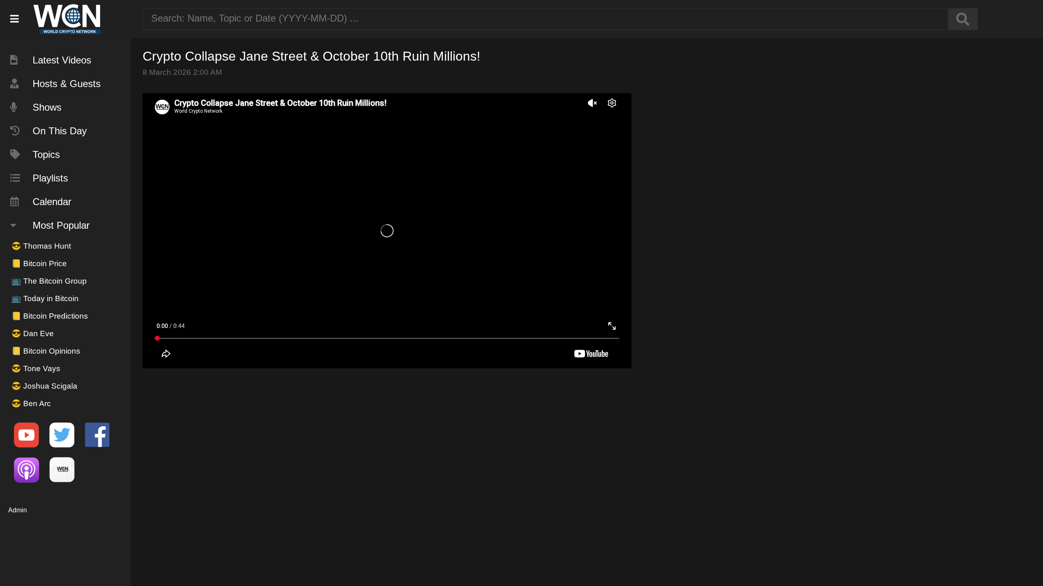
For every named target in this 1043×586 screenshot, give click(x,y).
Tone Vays (35, 368)
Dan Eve (32, 333)
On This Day (60, 130)
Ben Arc (31, 403)
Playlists (50, 178)
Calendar (52, 201)
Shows (47, 107)
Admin (17, 510)
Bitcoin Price (39, 263)
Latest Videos (62, 60)
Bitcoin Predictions (49, 316)
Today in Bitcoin (45, 298)
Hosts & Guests (67, 83)
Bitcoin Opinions (45, 351)
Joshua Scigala (44, 386)
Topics (46, 154)
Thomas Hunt (41, 246)
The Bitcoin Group (49, 281)
